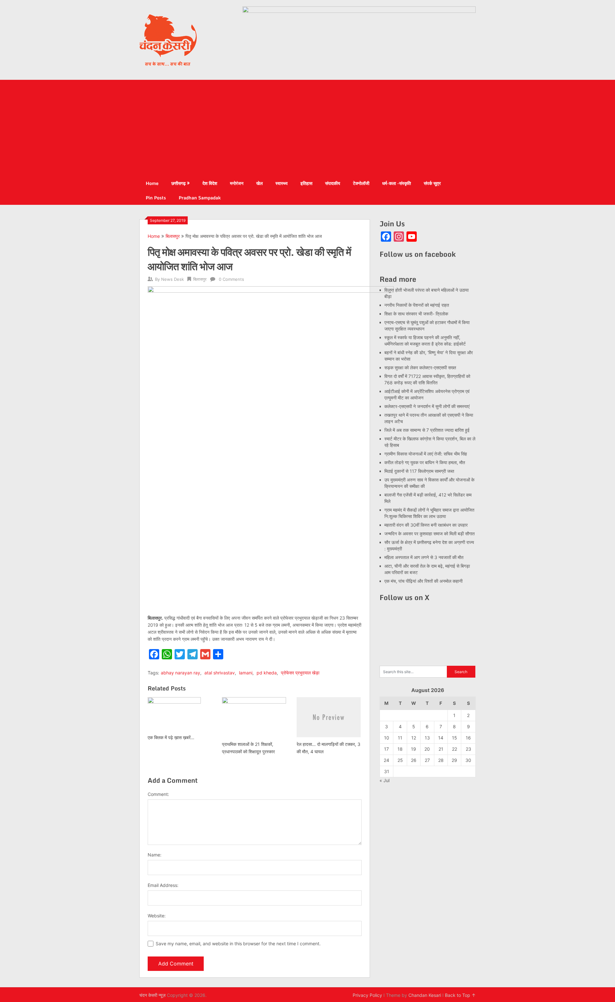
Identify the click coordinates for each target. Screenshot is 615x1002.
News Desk (172, 279)
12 (413, 737)
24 (386, 760)
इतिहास (306, 183)
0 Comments (231, 279)
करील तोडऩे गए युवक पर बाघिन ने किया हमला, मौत (424, 462)
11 (400, 737)
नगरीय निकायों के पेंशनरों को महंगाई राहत (416, 305)
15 (454, 737)
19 (413, 749)
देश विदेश (209, 183)
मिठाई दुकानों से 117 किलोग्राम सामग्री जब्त (419, 471)
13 (427, 737)
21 (441, 749)
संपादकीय (332, 183)
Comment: (158, 794)
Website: (157, 915)
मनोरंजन (236, 183)
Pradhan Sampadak (200, 197)
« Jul (385, 780)
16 (468, 737)
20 (427, 749)
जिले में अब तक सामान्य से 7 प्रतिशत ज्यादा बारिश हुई (427, 430)
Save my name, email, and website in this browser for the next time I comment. (238, 943)
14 (440, 737)
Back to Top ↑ (460, 995)
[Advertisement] (307, 128)
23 (468, 749)
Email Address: (163, 885)
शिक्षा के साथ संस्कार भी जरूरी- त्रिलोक (416, 313)
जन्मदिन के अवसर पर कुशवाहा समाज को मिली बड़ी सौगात (429, 533)
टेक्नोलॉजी (361, 183)
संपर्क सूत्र (432, 183)
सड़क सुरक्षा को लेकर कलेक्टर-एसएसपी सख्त (420, 367)
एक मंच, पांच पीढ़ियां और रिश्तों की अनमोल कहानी (423, 581)
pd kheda (267, 672)
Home (152, 183)
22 (454, 749)
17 (386, 749)
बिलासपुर (173, 236)
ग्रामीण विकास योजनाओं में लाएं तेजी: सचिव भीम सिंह (425, 453)
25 (400, 760)
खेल (259, 183)
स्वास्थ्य (281, 183)
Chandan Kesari (424, 995)
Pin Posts (156, 197)
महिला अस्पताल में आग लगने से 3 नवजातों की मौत (423, 557)
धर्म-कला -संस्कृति (396, 183)
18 (400, 749)
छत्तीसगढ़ (178, 183)
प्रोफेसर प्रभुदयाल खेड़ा (300, 672)
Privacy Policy (367, 995)
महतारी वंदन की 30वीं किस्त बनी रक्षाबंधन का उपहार (426, 525)
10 (386, 737)
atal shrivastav (219, 672)
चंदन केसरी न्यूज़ (152, 995)
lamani (245, 672)
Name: (154, 854)
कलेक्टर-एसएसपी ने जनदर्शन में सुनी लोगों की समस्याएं (427, 406)
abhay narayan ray (180, 672)
